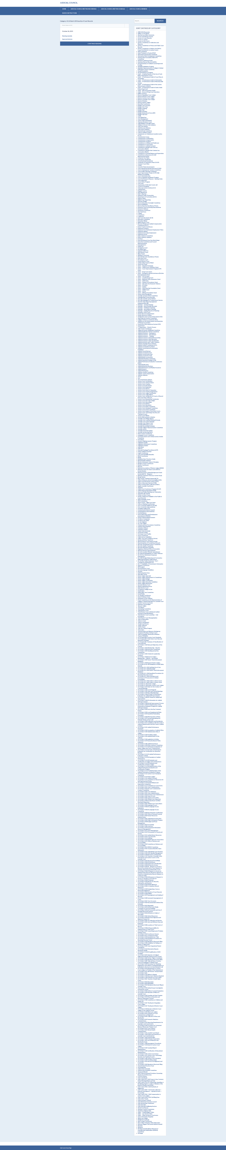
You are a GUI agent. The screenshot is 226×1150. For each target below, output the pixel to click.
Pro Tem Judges (142, 523)
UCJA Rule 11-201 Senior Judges (147, 684)
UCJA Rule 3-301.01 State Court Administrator (151, 794)
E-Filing (140, 213)
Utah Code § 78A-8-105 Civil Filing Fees (148, 1097)
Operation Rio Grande (144, 493)
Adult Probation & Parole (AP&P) (147, 53)
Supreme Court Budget (144, 604)
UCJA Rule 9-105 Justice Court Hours (148, 1054)
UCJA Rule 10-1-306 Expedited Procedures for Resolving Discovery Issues (150, 674)
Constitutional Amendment (145, 161)
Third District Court (143, 610)
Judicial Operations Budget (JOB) (147, 360)
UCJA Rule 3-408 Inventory (145, 826)
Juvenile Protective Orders (145, 430)
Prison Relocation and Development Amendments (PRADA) (147, 515)
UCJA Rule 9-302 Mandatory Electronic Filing (150, 1064)
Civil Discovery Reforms (144, 128)
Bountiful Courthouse (144, 104)
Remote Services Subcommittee (146, 550)
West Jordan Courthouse (145, 1121)
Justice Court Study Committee (146, 409)
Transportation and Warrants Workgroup (149, 631)
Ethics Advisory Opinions (145, 237)
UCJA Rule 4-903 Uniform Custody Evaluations (150, 991)
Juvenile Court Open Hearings (146, 421)
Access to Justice (143, 39)
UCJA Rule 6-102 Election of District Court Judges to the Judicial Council (149, 1009)
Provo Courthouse (143, 535)
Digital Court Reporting (144, 200)
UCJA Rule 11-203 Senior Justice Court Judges (151, 685)
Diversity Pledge (142, 201)
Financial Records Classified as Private (148, 257)
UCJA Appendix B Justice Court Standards (149, 637)
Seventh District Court (144, 585)
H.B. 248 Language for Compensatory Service (150, 300)
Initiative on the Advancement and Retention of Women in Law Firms (150, 321)
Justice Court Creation (144, 384)
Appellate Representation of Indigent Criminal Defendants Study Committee (150, 68)
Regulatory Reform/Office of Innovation (149, 549)
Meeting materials (67, 36)
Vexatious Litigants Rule (144, 1110)
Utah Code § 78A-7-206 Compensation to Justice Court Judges (149, 1095)
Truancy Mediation (143, 636)
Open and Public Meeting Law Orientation (149, 492)
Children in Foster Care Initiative (147, 125)
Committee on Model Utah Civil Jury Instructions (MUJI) (147, 148)
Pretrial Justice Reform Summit (146, 510)
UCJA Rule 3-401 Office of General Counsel (150, 814)
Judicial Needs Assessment (145, 357)
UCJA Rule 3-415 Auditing (145, 838)
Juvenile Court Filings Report (146, 418)
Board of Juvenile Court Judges (146, 99)
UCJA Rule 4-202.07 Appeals (146, 880)
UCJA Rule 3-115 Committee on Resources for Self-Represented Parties (150, 780)
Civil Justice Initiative (143, 129)
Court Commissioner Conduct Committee (149, 170)
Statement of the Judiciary (145, 598)
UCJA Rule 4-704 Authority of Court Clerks (150, 977)
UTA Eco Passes (142, 1076)
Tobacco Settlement (143, 622)
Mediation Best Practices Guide (146, 459)
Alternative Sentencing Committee (147, 54)
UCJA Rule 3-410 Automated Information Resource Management (149, 828)
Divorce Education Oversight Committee (149, 203)
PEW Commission (142, 501)
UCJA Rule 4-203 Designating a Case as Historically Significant (149, 889)
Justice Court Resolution (144, 405)
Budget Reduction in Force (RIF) (146, 113)
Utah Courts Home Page (65, 1148)
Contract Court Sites (143, 164)
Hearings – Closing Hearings (145, 304)
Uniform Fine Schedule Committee (147, 1070)
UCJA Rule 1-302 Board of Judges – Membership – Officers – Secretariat (148, 657)
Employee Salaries (143, 231)
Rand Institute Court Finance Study (147, 541)
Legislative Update (143, 445)
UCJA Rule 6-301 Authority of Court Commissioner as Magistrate (148, 1014)
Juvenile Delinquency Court (145, 424)
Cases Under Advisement (145, 120)
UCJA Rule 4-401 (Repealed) (145, 905)
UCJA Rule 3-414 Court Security (147, 836)
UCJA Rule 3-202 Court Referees (147, 791)
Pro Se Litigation (142, 522)
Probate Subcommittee (144, 526)
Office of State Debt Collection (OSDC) (149, 484)
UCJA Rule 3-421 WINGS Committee (148, 847)
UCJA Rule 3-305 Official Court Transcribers (150, 803)
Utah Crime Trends (143, 1099)
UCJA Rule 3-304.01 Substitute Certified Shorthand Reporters (149, 801)
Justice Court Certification (145, 381)
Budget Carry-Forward (144, 105)
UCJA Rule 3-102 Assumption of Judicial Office (151, 730)
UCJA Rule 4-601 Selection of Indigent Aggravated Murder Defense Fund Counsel (149, 955)
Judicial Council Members (138, 9)
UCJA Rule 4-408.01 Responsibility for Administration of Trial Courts (148, 928)
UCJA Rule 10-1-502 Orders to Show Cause (150, 681)
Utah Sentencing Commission (146, 1103)
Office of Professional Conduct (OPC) (148, 481)
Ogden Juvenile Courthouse (145, 486)
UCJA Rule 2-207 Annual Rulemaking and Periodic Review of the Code (149, 718)
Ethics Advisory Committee (145, 236)
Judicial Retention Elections (145, 366)
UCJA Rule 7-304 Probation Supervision (149, 1039)
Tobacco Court (142, 621)
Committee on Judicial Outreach (147, 146)
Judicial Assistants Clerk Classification (148, 340)
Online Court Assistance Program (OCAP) (149, 489)
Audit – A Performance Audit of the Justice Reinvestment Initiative (150, 85)
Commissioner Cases (143, 137)
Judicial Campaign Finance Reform (147, 343)
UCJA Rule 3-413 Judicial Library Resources (150, 835)
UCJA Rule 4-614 (142, 973)
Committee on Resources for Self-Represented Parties (147, 155)
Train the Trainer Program (145, 628)
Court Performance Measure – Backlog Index (150, 179)
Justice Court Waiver (143, 415)
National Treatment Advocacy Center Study (150, 475)
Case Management (143, 119)
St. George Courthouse (144, 595)
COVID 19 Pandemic (143, 186)
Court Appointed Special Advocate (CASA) (149, 168)
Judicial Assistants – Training (146, 336)
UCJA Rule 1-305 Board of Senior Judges (149, 663)
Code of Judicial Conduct (144, 132)
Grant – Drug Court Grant (145, 271)
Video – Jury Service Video (145, 1113)
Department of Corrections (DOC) (147, 197)
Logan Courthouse (143, 453)
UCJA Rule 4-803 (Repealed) (145, 983)
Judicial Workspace (143, 370)
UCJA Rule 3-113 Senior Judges (146, 776)
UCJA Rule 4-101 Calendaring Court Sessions (150, 851)
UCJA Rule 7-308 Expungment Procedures (149, 1043)
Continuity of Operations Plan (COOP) (148, 162)
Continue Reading (95, 43)
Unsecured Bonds (143, 1072)
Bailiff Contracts (142, 93)
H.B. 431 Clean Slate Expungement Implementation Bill (147, 302)
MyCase (140, 466)
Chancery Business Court (145, 122)
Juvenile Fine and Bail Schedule (146, 426)
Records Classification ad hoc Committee (149, 544)
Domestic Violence (143, 209)
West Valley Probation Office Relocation (149, 1122)
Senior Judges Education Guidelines (147, 582)
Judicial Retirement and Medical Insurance (149, 367)
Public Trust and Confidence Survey (147, 538)
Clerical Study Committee (145, 131)
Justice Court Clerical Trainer (146, 382)
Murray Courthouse (143, 465)
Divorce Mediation (143, 204)
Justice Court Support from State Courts (149, 411)
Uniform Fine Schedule (144, 1069)
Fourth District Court (143, 261)
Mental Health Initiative (144, 460)
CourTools (141, 183)
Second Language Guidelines (146, 570)
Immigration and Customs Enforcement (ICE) (150, 316)
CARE (139, 116)
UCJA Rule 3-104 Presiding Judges (147, 734)
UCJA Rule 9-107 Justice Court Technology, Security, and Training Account (150, 1056)
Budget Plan (141, 110)
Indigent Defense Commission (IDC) (148, 319)
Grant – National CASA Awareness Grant (149, 279)
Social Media (141, 594)
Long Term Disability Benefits (146, 454)
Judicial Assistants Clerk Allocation (147, 339)
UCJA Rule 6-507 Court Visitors (146, 1028)
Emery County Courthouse (145, 227)
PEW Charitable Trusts (144, 499)
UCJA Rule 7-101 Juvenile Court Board (148, 1033)
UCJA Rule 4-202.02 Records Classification (149, 863)
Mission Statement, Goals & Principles (148, 462)
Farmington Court (143, 248)
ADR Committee (142, 51)
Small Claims (141, 591)
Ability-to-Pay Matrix (143, 33)
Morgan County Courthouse (145, 463)
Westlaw (140, 1125)
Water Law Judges (143, 1118)
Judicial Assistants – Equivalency (147, 333)
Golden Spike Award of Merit (146, 263)
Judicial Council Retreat (144, 351)
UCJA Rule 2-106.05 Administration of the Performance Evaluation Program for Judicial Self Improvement (150, 706)
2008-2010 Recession (144, 32)
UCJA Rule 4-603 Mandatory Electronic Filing (150, 959)
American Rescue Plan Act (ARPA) (147, 62)
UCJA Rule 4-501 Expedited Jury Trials (148, 937)
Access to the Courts (144, 41)
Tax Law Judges (142, 606)
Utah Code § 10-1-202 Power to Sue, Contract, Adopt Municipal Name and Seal (151, 1080)
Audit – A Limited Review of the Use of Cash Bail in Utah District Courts (150, 74)
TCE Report (141, 607)
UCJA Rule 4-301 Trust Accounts (147, 901)
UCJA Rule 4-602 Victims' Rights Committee (150, 958)
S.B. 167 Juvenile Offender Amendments (149, 552)
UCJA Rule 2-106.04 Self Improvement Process (151, 703)
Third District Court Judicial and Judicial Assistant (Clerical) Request (148, 612)
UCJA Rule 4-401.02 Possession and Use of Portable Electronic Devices (150, 910)
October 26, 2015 (67, 31)
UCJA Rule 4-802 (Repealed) (145, 982)
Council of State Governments (146, 167)
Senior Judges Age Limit (144, 576)
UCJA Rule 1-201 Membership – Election (149, 648)
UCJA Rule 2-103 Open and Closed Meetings (150, 691)
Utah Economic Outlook (144, 1100)
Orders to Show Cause (144, 495)
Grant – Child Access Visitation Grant (148, 267)
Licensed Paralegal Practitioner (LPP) (148, 450)
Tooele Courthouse (143, 624)
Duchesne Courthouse (144, 210)
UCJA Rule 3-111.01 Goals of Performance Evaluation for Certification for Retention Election (149, 751)
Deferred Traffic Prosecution (146, 195)
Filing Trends (141, 254)
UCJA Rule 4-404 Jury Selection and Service (150, 920)
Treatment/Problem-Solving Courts (147, 633)
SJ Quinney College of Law (145, 589)
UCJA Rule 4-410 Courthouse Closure (148, 934)
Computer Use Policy (143, 158)
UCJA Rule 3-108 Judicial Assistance (148, 743)
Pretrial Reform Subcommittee (146, 511)
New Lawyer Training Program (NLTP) (148, 478)
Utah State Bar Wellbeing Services (147, 1106)
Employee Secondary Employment (147, 233)
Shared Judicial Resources (145, 586)
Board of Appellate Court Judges (147, 95)
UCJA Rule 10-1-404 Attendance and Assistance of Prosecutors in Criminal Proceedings (148, 678)
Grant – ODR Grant (143, 280)
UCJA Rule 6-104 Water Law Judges (148, 1012)
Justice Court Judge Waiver (145, 394)
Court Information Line (144, 176)
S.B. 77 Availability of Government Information (150, 564)
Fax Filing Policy (142, 249)
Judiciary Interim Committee (145, 372)
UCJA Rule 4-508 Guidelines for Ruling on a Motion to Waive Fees (149, 943)
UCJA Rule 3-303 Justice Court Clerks (148, 797)
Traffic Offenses (142, 625)
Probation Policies (143, 529)
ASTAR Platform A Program (145, 72)
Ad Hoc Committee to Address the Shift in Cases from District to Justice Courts (149, 49)
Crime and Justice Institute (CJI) (147, 188)
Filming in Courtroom (143, 255)
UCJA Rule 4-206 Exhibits (145, 893)
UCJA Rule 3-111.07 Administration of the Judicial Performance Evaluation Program (149, 771)
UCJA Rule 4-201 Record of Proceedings (149, 860)
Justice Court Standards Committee (148, 408)
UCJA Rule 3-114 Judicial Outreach (147, 778)
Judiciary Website (143, 375)
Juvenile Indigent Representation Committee (150, 427)
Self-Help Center (142, 574)
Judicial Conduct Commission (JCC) (147, 345)
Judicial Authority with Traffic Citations (148, 342)
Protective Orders (143, 532)
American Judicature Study (145, 60)
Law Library (141, 439)
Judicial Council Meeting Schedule (113, 9)
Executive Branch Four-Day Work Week (148, 240)
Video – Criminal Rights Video (146, 1112)
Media (139, 457)
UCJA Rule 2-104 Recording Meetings (148, 692)
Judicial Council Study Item (145, 354)
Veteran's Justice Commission (146, 1109)
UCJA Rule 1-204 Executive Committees (149, 649)
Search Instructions (69, 13)
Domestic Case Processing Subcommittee (149, 207)
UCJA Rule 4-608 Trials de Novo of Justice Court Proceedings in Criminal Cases (149, 961)
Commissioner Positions (144, 141)
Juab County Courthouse (145, 328)
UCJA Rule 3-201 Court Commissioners (148, 787)
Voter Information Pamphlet (145, 1116)
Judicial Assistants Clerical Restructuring (149, 337)
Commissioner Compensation (146, 140)
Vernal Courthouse (143, 1107)
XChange (140, 1133)
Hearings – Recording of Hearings (147, 309)
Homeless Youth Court (144, 312)
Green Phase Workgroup (144, 294)
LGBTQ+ (140, 448)
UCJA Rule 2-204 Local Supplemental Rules (149, 712)
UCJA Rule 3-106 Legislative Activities (148, 739)
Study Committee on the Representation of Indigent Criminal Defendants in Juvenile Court (151, 600)
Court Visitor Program (144, 182)
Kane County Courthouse (145, 433)
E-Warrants (141, 216)
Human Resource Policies (145, 315)
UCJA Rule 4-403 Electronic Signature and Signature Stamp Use (149, 918)
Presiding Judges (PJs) (144, 508)
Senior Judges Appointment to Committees (150, 577)
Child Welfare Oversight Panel (146, 123)
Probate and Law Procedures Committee (149, 525)
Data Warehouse (142, 192)
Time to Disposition (143, 619)
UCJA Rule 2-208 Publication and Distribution (150, 721)
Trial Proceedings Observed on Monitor (149, 634)
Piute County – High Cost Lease (146, 502)
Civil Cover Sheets (143, 126)
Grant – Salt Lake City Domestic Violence (149, 283)
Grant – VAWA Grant (143, 289)
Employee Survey (142, 234)
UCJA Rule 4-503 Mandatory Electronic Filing (150, 941)
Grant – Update (142, 286)
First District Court (143, 260)
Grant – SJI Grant (142, 285)
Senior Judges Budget (144, 579)
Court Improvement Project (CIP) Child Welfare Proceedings (148, 173)
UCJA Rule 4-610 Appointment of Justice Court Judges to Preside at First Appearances (150, 969)
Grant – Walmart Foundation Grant (147, 292)
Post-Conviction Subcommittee (146, 507)
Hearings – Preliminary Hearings (146, 307)
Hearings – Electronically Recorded (147, 306)
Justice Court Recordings (145, 402)
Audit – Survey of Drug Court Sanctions (149, 92)
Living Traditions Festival (144, 451)
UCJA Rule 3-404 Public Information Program (150, 820)
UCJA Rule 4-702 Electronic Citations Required (151, 976)
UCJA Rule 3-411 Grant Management (148, 830)
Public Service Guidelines (145, 537)
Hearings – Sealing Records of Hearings (148, 310)
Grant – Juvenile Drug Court (145, 277)
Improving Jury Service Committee (147, 318)
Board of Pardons (142, 101)
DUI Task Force (142, 212)
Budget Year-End (142, 114)
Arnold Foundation (143, 71)
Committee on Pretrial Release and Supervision (151, 153)
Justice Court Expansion (144, 387)
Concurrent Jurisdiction (144, 159)
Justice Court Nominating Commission (148, 399)
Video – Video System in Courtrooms (148, 1115)
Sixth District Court (143, 588)
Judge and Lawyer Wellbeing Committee (149, 330)
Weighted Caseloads (143, 1119)
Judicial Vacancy (142, 369)
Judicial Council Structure (145, 352)
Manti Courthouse (143, 456)
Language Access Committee (146, 435)
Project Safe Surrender (144, 531)
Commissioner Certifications (145, 138)
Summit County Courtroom (145, 603)
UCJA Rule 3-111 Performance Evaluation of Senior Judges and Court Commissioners (150, 747)
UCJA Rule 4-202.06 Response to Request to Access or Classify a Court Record (150, 877)
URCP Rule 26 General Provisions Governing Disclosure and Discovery (150, 1074)
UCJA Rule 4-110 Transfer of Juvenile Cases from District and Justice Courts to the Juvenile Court (150, 857)
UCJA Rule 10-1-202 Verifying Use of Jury (149, 667)
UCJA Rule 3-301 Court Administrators (148, 793)
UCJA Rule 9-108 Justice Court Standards (149, 1058)
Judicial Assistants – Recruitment (147, 334)
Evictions (140, 239)
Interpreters (141, 325)
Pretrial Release (142, 513)
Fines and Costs (142, 258)
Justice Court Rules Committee (146, 406)
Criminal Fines (141, 189)
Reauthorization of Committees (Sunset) (149, 543)
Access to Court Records (145, 38)
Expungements (142, 245)
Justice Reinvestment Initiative (146, 417)
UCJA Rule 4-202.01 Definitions (146, 862)
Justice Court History (144, 388)
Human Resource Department (146, 313)
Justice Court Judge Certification (147, 393)
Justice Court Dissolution (145, 385)
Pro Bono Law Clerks (143, 520)
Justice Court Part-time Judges (146, 400)
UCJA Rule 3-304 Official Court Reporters (149, 799)
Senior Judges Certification (145, 580)
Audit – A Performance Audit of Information (150, 80)
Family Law (141, 246)
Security (140, 571)
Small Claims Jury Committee (146, 592)
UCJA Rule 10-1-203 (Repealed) (146, 669)
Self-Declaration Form (144, 573)
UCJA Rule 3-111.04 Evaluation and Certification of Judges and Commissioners (149, 760)
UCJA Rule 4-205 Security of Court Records (150, 892)
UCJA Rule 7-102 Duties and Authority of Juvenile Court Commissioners (149, 1035)
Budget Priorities (142, 111)
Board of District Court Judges (146, 96)
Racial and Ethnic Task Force (145, 540)
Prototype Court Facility (144, 534)
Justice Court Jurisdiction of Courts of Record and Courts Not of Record (150, 396)
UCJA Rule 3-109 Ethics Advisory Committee (150, 745)
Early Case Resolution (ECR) (145, 218)
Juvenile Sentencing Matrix (145, 432)
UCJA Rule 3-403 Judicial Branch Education (149, 818)
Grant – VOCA (142, 291)
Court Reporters (142, 180)
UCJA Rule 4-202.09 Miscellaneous (147, 884)
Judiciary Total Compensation (146, 373)
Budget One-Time (143, 107)
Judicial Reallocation (143, 364)
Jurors (139, 376)
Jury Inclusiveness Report (145, 379)
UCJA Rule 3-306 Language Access (147, 805)
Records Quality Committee (145, 546)
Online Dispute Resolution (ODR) (147, 490)
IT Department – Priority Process (147, 327)
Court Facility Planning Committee (147, 171)
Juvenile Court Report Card (145, 423)
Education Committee (144, 219)
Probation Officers (143, 528)
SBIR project (141, 567)
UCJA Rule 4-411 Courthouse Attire (148, 935)
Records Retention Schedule (146, 547)
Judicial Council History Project (146, 346)
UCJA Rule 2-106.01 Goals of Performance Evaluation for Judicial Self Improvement (149, 694)
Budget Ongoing (142, 108)
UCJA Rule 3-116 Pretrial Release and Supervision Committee (148, 783)
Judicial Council (69, 2)
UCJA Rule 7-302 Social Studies (146, 1037)
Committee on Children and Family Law (148, 143)
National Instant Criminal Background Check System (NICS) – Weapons (150, 473)
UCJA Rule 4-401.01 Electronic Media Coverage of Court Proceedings (148, 907)
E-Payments (141, 215)
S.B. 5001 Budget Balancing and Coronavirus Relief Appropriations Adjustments (150, 558)
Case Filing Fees (142, 117)
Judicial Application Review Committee (148, 331)
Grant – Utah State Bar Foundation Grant (149, 288)
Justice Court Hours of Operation (147, 390)
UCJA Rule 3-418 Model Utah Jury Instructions (151, 839)
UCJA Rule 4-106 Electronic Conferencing (149, 854)
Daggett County (142, 191)
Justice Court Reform (144, 403)
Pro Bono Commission (144, 519)
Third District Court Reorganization (147, 618)
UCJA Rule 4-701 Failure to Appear (147, 974)
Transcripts (141, 630)
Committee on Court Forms (145, 144)
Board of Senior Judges (144, 102)
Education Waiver (142, 221)
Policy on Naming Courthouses (146, 504)
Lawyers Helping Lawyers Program (147, 441)
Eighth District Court (143, 222)
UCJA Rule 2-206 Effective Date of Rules (149, 716)
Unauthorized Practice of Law (146, 1066)
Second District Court (144, 568)
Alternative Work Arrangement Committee (149, 56)
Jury (139, 378)
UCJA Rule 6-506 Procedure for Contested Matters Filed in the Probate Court (149, 1026)
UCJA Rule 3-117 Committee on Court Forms (150, 785)
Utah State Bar (142, 1104)
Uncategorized (142, 1067)
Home (64, 9)
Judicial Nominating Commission (146, 358)
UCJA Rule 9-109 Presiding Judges (147, 1060)
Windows (140, 1127)
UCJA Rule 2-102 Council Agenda (147, 689)
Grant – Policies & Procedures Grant (148, 282)
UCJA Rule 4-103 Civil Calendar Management (150, 853)
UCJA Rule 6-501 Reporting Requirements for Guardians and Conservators (150, 1023)
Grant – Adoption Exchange (145, 266)
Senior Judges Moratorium (145, 583)
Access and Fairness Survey (145, 36)
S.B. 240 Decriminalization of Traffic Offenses (150, 553)
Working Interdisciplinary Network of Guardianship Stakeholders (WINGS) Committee (148, 1130)
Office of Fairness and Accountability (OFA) (150, 480)
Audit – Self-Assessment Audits (147, 90)
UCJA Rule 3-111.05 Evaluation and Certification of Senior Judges (147, 763)
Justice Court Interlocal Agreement (147, 391)
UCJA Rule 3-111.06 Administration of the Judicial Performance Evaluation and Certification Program (149, 767)
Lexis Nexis (141, 447)
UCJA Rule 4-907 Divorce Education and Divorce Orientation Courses (149, 997)
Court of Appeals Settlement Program (148, 177)
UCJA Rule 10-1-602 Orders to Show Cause (150, 682)
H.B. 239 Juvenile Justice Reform (147, 298)
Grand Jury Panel (142, 264)
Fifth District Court (143, 252)
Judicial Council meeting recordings (83, 9)
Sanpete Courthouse (143, 565)
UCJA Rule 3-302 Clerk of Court (146, 796)
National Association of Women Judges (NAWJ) (151, 468)
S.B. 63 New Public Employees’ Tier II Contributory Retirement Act (148, 561)
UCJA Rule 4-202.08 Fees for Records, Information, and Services (148, 882)
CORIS (140, 165)
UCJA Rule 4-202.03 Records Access (148, 865)
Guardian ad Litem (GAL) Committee (148, 295)
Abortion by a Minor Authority (146, 35)
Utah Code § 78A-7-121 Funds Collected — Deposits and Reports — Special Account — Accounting (150, 1091)
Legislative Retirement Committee (147, 444)
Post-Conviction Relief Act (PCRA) (147, 505)
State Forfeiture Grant (144, 597)
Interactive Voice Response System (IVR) (149, 324)
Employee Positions (143, 228)
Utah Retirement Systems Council (147, 1101)
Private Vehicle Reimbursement (146, 517)
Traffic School (141, 627)
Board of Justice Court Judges (146, 98)
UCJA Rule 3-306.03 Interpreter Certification (150, 812)
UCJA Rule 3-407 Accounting (146, 824)
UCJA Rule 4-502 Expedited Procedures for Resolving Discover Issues (150, 939)
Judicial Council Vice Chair (145, 355)
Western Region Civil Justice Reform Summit (150, 1124)
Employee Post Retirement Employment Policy (150, 230)
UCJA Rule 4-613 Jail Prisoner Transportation (150, 971)
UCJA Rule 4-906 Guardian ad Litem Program (150, 995)
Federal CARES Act (143, 251)
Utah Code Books (142, 1078)
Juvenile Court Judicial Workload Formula (149, 420)
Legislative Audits (143, 442)
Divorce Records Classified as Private (148, 206)
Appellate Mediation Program (146, 66)
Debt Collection (142, 194)
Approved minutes (67, 39)
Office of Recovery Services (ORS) (147, 483)
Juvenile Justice (142, 429)
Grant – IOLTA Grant (143, 276)
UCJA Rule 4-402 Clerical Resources (148, 916)
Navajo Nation (141, 477)
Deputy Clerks (142, 198)
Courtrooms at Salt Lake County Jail (147, 185)
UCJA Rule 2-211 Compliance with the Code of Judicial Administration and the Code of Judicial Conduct (151, 724)
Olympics (140, 487)
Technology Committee (144, 609)
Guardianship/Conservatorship (146, 297)
